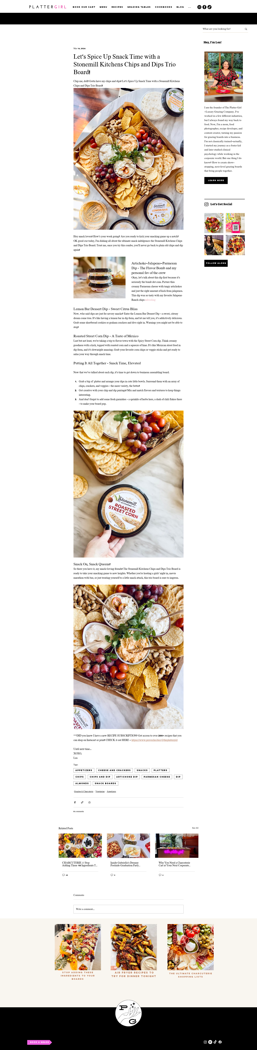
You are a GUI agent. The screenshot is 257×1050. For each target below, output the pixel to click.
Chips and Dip (100, 777)
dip (178, 777)
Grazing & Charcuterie (83, 792)
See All (195, 828)
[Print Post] (89, 802)
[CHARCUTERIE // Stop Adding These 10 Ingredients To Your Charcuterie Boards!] (80, 846)
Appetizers (111, 792)
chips (79, 777)
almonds (82, 783)
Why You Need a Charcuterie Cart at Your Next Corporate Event (174, 864)
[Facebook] (204, 7)
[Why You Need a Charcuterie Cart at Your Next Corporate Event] (176, 846)
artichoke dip (127, 777)
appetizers (83, 770)
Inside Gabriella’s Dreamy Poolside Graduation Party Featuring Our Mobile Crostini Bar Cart (127, 864)
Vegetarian (100, 792)
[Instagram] (199, 7)
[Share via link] (82, 802)
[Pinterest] (210, 1042)
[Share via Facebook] (74, 802)
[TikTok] (209, 7)
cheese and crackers (114, 770)
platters (160, 770)
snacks (142, 770)
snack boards (105, 783)
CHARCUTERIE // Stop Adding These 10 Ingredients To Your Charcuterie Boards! (79, 864)
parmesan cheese (157, 777)
